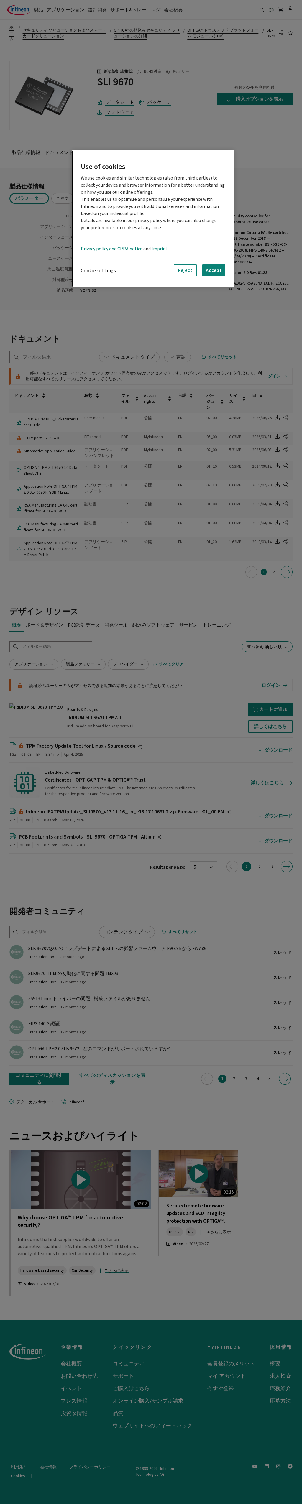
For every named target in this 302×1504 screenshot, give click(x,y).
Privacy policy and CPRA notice (111, 249)
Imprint (160, 249)
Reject (185, 270)
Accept (214, 270)
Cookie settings (98, 270)
